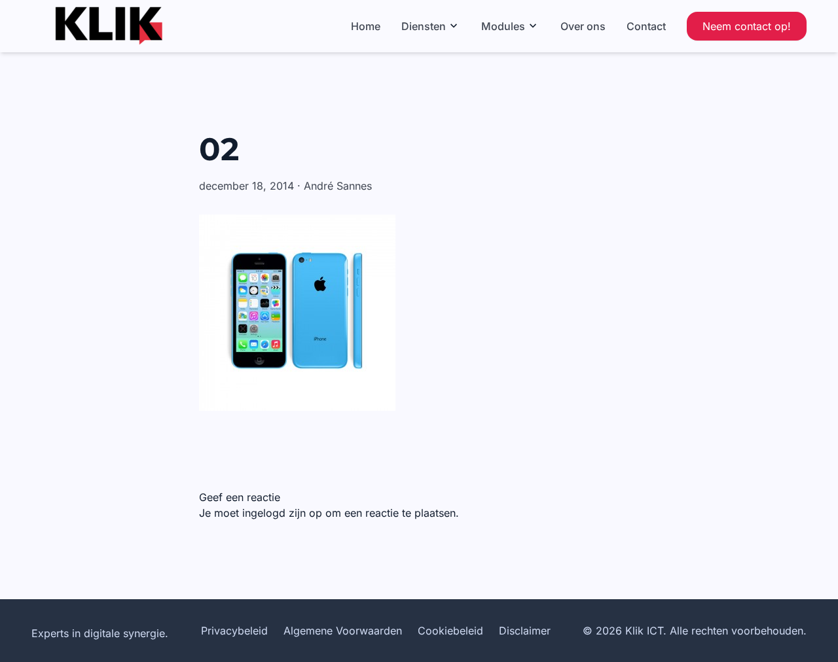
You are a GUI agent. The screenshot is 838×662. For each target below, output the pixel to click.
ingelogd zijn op (282, 512)
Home (365, 26)
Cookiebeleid (450, 630)
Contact (646, 26)
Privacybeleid (234, 630)
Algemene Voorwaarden (342, 630)
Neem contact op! (746, 26)
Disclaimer (525, 630)
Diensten (423, 26)
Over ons (583, 26)
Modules (503, 26)
